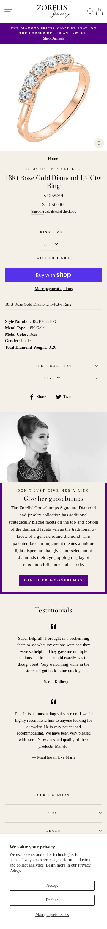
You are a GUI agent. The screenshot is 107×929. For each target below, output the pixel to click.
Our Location (53, 795)
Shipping (37, 211)
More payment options (54, 289)
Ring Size (51, 232)
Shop (53, 813)
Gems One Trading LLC (53, 169)
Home (53, 159)
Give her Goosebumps (53, 580)
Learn (53, 830)
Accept (52, 885)
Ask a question (53, 365)
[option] (53, 34)
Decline (52, 900)
